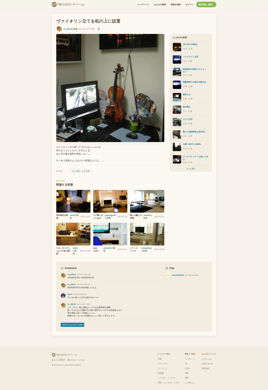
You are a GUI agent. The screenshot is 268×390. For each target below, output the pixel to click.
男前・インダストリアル (168, 382)
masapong (146, 248)
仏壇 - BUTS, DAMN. (192, 144)
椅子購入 (187, 107)
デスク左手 (188, 119)
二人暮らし (190, 382)
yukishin (107, 248)
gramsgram (110, 215)
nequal (78, 365)
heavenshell (178, 275)
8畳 (186, 378)
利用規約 (205, 368)
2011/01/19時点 (190, 44)
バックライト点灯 (190, 56)
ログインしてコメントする (72, 325)
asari (69, 294)
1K (186, 363)
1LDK (187, 368)
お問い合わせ (207, 363)
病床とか (187, 94)
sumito (146, 215)
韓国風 (161, 373)
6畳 (186, 373)
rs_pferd (68, 29)
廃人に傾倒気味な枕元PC (194, 131)
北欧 (160, 359)
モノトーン (163, 368)
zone (72, 215)
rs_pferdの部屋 (180, 37)
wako (75, 248)
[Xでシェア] (98, 28)
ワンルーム (190, 359)
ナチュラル (163, 363)
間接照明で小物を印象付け (194, 82)
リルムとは (206, 359)
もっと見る (191, 169)
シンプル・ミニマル (81, 171)
